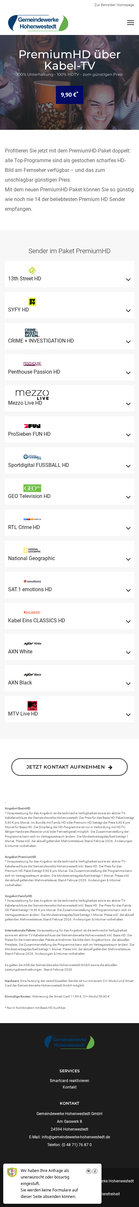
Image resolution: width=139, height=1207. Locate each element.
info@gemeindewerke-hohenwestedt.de (76, 1137)
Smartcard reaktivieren (69, 1080)
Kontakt (70, 1087)
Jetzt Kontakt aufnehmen (66, 767)
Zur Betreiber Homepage (114, 5)
